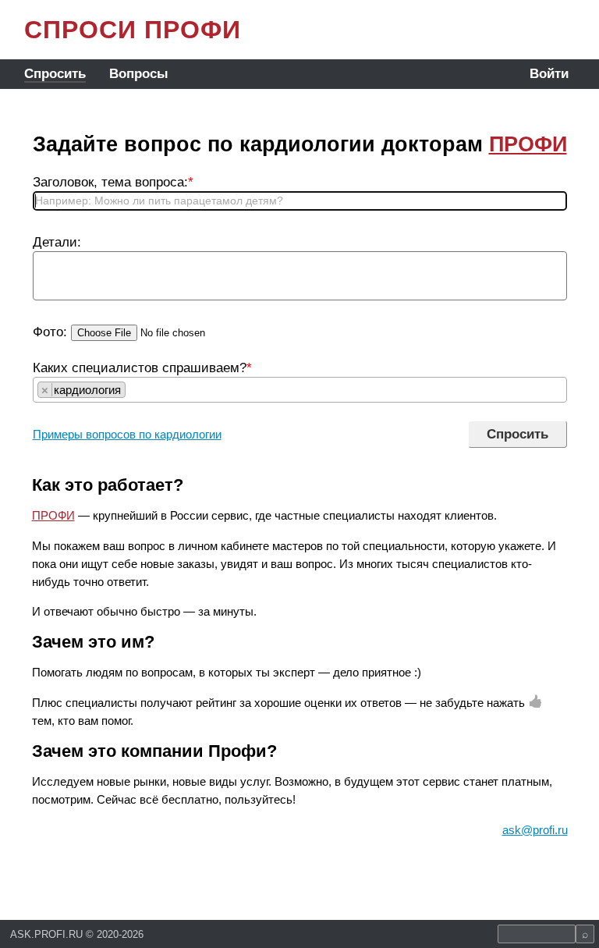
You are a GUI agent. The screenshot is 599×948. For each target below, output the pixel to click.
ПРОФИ (528, 144)
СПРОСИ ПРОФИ (132, 30)
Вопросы (138, 73)
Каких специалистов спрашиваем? (142, 367)
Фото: (50, 332)
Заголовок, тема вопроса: (113, 182)
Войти (549, 73)
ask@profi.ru (535, 829)
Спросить (55, 73)
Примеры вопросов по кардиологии (127, 434)
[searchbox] (133, 389)
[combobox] (300, 390)
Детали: (57, 242)
